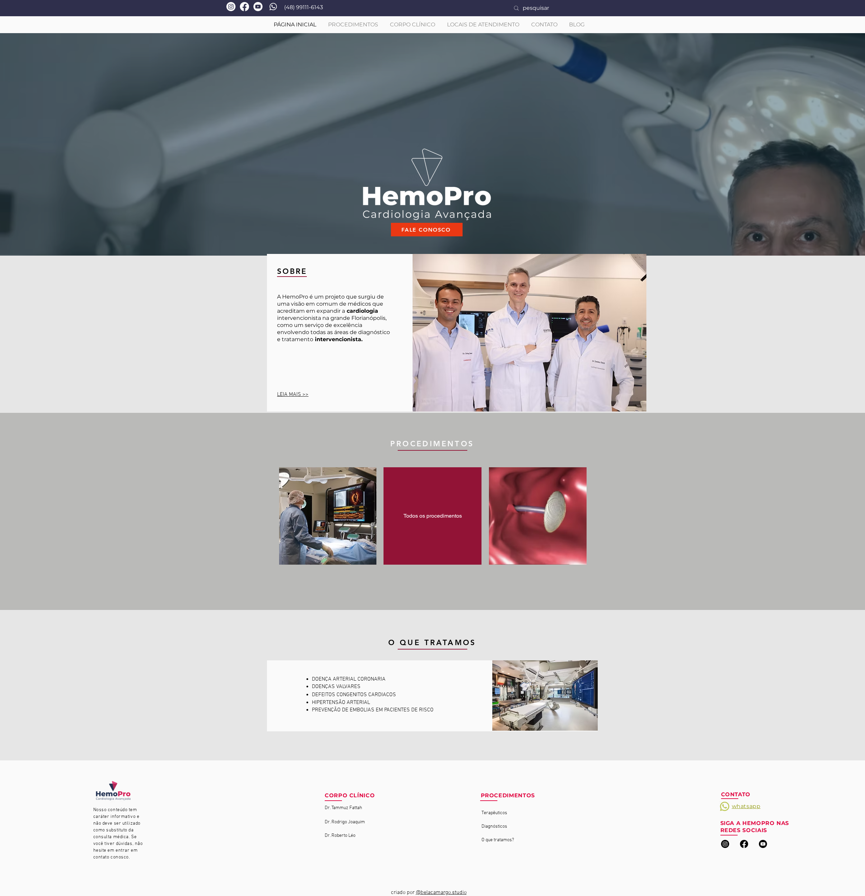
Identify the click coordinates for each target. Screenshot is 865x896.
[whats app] (273, 6)
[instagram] (725, 844)
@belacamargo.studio (441, 892)
